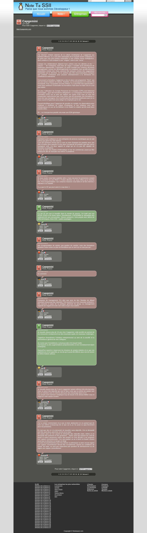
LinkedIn (105, 487)
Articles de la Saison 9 (42, 498)
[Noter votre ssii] (61, 14)
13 (81, 41)
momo (42, 279)
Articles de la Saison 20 (43, 516)
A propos (105, 484)
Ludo (42, 368)
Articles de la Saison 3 (42, 489)
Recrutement (91, 486)
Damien (43, 157)
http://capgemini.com (23, 29)
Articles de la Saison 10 (43, 500)
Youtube (104, 489)
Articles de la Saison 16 (43, 510)
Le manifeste (91, 487)
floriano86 (43, 455)
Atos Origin (58, 489)
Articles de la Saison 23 (43, 521)
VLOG (37, 484)
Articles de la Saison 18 (43, 513)
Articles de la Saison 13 (43, 505)
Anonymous (44, 402)
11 (76, 41)
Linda (42, 252)
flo (41, 311)
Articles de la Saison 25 (43, 524)
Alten (56, 491)
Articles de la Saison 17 (43, 511)
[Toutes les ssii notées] (80, 14)
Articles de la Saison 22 (43, 519)
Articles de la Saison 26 (43, 526)
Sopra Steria (59, 493)
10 (74, 41)
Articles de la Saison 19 (43, 514)
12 (78, 41)
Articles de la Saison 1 (42, 486)
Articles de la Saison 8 (42, 497)
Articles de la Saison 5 (42, 492)
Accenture (58, 495)
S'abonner (90, 489)
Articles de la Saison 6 (42, 494)
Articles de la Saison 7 (42, 495)
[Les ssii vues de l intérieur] (74, 6)
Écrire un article (92, 490)
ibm (56, 496)
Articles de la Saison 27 (43, 527)
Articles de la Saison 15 (43, 508)
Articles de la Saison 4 (42, 490)
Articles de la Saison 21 (43, 518)
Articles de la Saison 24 (43, 522)
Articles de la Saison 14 (43, 506)
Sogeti (57, 487)
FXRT (42, 118)
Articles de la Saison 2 (42, 487)
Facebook (105, 486)
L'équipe (90, 484)
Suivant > (85, 41)
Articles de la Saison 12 (43, 503)
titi (41, 192)
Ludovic (43, 224)
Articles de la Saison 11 (43, 502)
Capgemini (47, 47)
